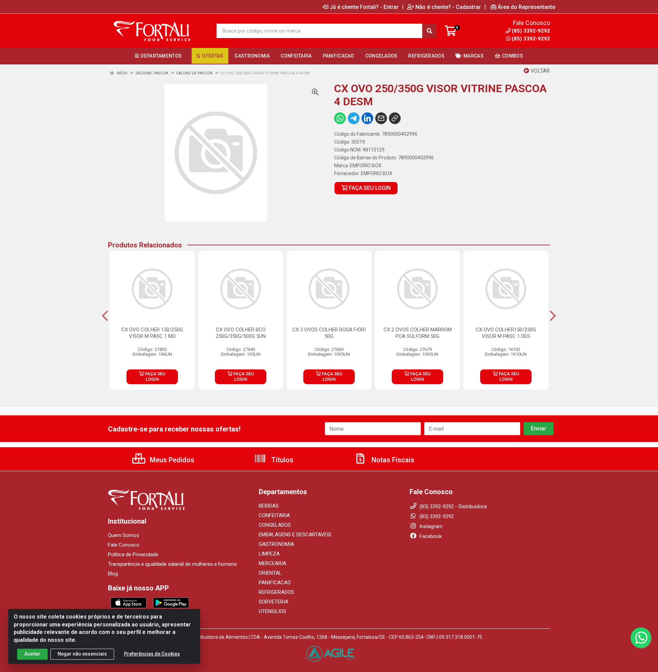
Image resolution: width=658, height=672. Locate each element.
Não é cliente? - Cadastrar (448, 7)
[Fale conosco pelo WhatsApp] (641, 637)
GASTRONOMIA (276, 544)
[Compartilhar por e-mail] (381, 118)
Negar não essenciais (82, 654)
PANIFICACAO (275, 582)
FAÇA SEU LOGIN (369, 188)
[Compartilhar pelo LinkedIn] (367, 118)
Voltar (539, 71)
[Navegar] (105, 316)
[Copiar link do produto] (395, 118)
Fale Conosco (123, 545)
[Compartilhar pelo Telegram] (354, 118)
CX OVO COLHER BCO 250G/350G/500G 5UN (241, 333)
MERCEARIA (272, 563)
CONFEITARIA (274, 515)
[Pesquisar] (429, 31)
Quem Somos (123, 535)
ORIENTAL (270, 573)
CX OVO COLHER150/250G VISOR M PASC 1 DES (506, 333)
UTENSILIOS (272, 611)
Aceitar (32, 654)
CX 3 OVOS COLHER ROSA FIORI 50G (329, 333)
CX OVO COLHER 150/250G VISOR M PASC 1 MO (152, 333)
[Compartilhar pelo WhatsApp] (340, 118)
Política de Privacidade (133, 554)
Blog (113, 574)
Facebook (430, 536)
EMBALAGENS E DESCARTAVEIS (295, 535)
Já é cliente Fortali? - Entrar (364, 7)
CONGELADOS (275, 525)
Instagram (430, 526)
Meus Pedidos (171, 460)
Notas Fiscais (392, 460)
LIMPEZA (269, 554)
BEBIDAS (269, 506)
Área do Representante (526, 7)
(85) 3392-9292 (531, 39)
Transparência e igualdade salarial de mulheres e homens (172, 564)
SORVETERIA (273, 602)
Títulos (281, 460)
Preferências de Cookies (152, 654)
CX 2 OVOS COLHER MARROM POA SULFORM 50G (417, 333)
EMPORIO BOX (365, 165)
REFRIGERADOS (276, 592)
